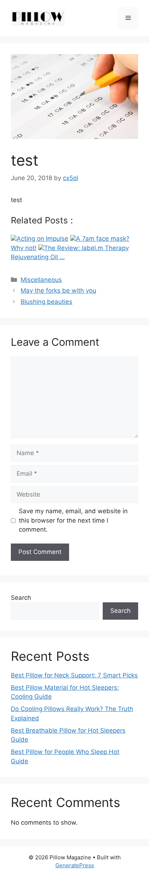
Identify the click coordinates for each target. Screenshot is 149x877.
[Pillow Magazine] (38, 17)
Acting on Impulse (42, 238)
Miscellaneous (41, 279)
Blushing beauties (46, 301)
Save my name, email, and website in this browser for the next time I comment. (73, 520)
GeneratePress (74, 865)
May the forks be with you (58, 290)
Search (21, 597)
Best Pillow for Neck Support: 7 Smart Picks (74, 675)
